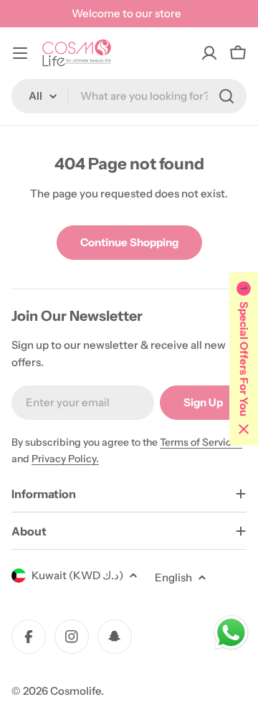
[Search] (226, 96)
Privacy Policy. (65, 458)
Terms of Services (201, 442)
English (173, 577)
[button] (243, 359)
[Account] (209, 53)
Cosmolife (75, 691)
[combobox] (129, 96)
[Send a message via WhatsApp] (231, 632)
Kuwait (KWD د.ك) (77, 575)
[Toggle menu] (20, 53)
